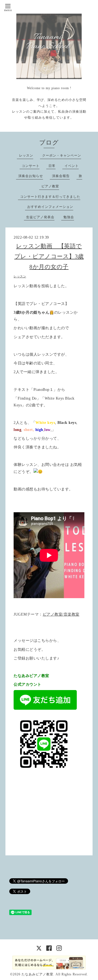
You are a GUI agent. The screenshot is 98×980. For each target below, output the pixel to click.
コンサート (30, 166)
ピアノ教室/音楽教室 (61, 614)
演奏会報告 (61, 176)
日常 (52, 166)
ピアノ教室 (50, 186)
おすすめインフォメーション (50, 207)
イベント (72, 166)
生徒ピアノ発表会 (40, 217)
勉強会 (68, 217)
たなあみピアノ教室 (37, 974)
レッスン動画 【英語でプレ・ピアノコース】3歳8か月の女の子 (49, 256)
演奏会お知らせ (30, 176)
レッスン (26, 155)
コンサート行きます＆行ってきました (50, 197)
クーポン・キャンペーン (61, 155)
